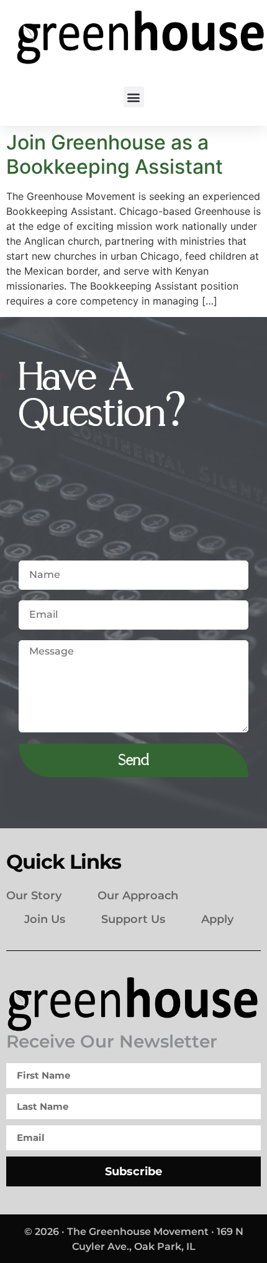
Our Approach (137, 895)
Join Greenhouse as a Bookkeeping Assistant (114, 154)
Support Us (133, 919)
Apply (217, 919)
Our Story (33, 895)
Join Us (44, 919)
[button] (134, 97)
